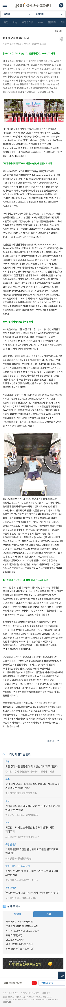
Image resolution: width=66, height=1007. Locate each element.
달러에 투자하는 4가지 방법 (19, 921)
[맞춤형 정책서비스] (33, 963)
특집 (6, 22)
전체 (48, 914)
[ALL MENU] (5, 5)
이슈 (15, 22)
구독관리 (57, 31)
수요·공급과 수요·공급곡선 (19, 944)
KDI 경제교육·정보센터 (33, 5)
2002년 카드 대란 (14, 939)
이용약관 (46, 993)
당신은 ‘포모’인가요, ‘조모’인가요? (22, 930)
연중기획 (52, 22)
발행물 (7, 14)
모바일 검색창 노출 (61, 5)
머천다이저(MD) (14, 935)
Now (40, 22)
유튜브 (34, 983)
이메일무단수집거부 (30, 993)
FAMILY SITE (47, 983)
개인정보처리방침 (10, 993)
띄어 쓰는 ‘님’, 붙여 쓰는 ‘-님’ (20, 948)
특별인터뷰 (27, 22)
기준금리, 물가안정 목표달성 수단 (22, 926)
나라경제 (40, 14)
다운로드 (61, 39)
